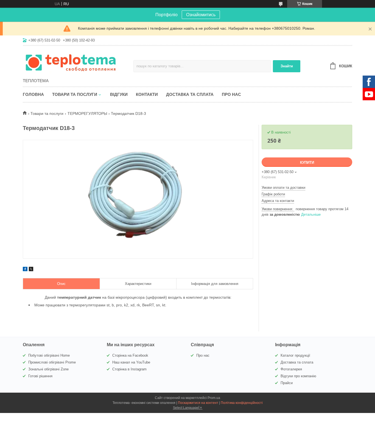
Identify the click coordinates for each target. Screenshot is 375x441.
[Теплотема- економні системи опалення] (71, 62)
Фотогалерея (291, 369)
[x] (31, 270)
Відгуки (119, 94)
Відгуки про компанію (298, 376)
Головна (33, 94)
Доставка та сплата (190, 94)
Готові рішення (40, 376)
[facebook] (25, 270)
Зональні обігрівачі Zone (48, 369)
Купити (307, 162)
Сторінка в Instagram (129, 369)
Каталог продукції (295, 355)
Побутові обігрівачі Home (49, 355)
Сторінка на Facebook (130, 355)
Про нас (231, 94)
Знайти (287, 66)
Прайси (287, 383)
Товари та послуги (74, 94)
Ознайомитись (201, 14)
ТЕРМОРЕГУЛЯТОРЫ (87, 113)
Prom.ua (214, 398)
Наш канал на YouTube (131, 362)
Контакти (147, 94)
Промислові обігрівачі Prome (52, 362)
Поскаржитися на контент (198, 403)
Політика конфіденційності (242, 403)
